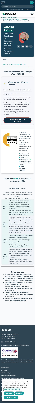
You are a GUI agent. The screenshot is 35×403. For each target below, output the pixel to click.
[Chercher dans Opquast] (31, 6)
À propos (27, 9)
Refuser (19, 393)
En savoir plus (11, 397)
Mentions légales (6, 373)
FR (2, 2)
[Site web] (31, 46)
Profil (4, 59)
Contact (21, 9)
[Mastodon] (22, 46)
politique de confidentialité (12, 389)
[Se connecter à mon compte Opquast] (32, 2)
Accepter (9, 393)
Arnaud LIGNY (24, 19)
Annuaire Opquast (12, 17)
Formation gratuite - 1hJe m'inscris (17, 120)
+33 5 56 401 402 (9, 342)
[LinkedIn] (18, 46)
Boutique (15, 9)
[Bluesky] (27, 46)
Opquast (3, 17)
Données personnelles (8, 375)
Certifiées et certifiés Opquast (11, 19)
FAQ (11, 9)
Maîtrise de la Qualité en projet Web (14, 64)
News (7, 9)
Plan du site (5, 367)
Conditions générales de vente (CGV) (13, 378)
